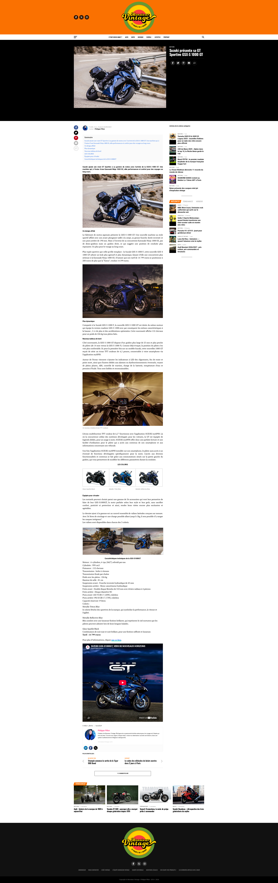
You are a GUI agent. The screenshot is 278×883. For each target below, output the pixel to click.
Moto (133, 37)
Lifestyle (158, 37)
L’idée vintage (105, 870)
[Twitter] (96, 748)
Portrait (166, 37)
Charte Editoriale (138, 870)
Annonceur (82, 870)
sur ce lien (116, 640)
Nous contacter (93, 870)
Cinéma (148, 37)
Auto (126, 37)
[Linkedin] (86, 748)
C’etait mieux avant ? (115, 37)
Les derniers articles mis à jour (189, 870)
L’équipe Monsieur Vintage (121, 870)
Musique (140, 37)
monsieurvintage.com (105, 742)
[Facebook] (91, 748)
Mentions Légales (152, 870)
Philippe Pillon (100, 129)
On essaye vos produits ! (168, 870)
